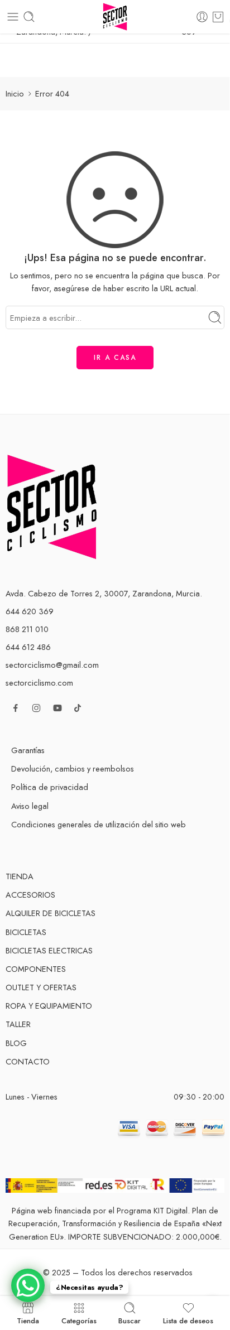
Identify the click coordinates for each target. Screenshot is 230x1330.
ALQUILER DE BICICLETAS (50, 913)
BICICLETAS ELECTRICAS (49, 950)
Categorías (79, 1319)
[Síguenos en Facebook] (15, 707)
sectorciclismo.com (39, 682)
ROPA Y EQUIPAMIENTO (49, 1005)
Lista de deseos (188, 1319)
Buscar (129, 1319)
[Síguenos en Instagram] (36, 708)
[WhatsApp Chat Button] (28, 1285)
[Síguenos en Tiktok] (78, 708)
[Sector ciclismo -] (115, 17)
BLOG (16, 1043)
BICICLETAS (26, 932)
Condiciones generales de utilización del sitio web (98, 824)
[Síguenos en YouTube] (57, 708)
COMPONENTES (36, 969)
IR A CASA (115, 358)
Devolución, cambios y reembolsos (72, 768)
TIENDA (19, 876)
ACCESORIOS (30, 894)
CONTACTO (28, 1061)
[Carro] (218, 16)
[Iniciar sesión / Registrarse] (202, 16)
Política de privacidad (49, 787)
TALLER (18, 1024)
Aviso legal (30, 806)
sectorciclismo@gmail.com (52, 665)
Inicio (15, 93)
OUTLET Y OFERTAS (41, 987)
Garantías (28, 750)
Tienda (28, 1319)
